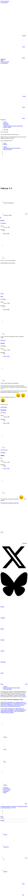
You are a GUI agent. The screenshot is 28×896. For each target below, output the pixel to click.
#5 (4, 493)
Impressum (5, 791)
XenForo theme (6, 807)
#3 (4, 380)
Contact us (5, 787)
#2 (4, 334)
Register (2, 820)
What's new (6, 124)
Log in (2, 817)
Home (4, 792)
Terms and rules (7, 788)
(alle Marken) (7, 710)
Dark (23, 57)
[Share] (14, 245)
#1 (4, 258)
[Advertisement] (14, 171)
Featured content (7, 125)
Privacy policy (6, 790)
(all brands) (13, 704)
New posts (5, 123)
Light (23, 46)
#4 (4, 447)
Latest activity (19, 125)
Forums (5, 122)
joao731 (12, 202)
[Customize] (11, 13)
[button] (11, 24)
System (24, 35)
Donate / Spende (7, 127)
